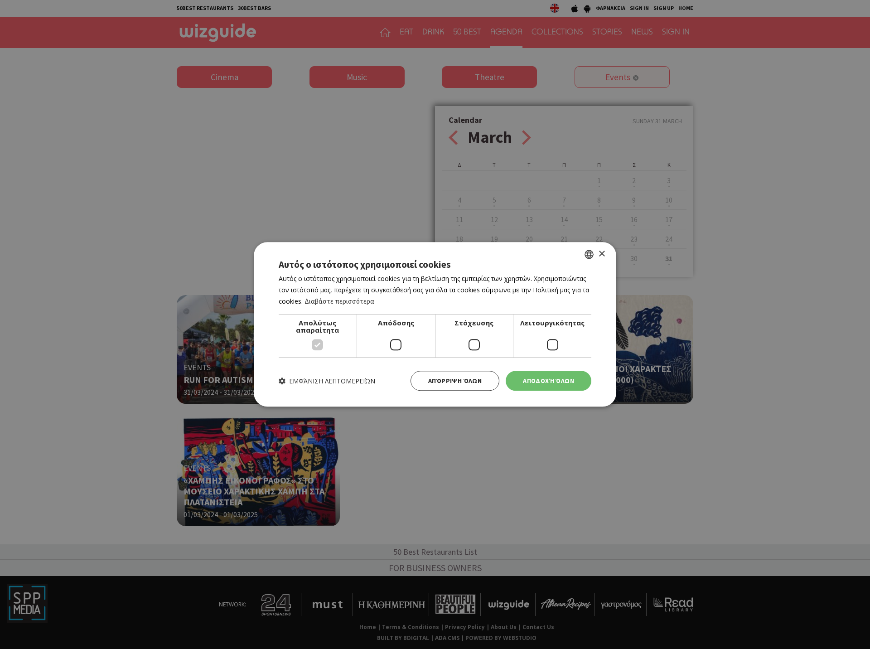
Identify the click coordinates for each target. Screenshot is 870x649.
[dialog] (435, 324)
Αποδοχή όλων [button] (548, 381)
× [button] (601, 254)
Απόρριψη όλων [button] (455, 381)
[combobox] (589, 254)
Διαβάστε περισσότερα (339, 301)
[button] (327, 381)
